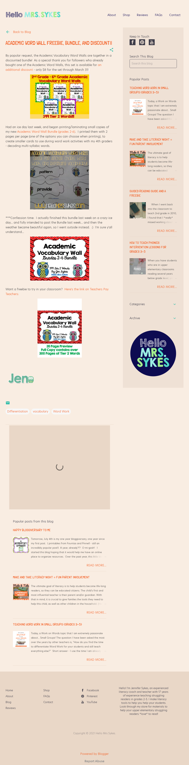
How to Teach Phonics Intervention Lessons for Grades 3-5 (148, 247)
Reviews (142, 15)
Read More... (96, 565)
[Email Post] (8, 404)
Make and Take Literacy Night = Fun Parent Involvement (51, 577)
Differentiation (17, 411)
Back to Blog (21, 32)
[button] (111, 50)
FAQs (158, 15)
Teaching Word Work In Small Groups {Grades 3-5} (47, 624)
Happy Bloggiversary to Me (32, 530)
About (111, 15)
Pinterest (92, 696)
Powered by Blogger (94, 754)
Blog (8, 702)
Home (9, 690)
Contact (175, 15)
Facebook (93, 690)
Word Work (61, 411)
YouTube (92, 702)
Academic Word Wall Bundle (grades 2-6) (46, 132)
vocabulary (40, 411)
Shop (126, 15)
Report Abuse (94, 761)
